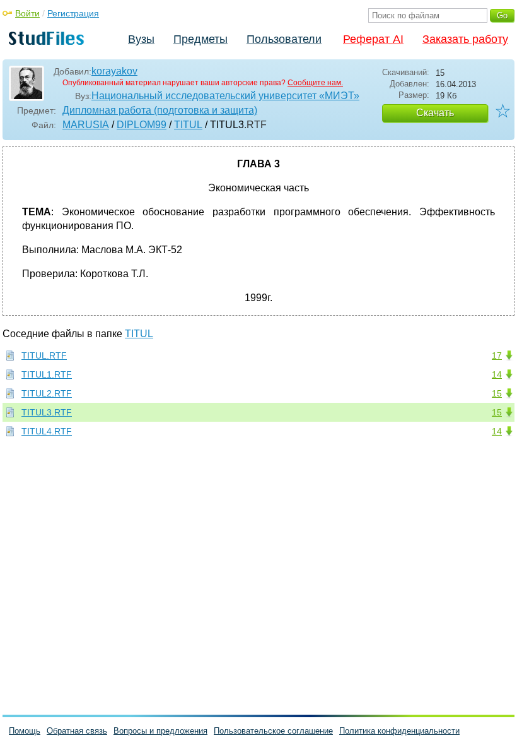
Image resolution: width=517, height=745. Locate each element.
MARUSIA (85, 124)
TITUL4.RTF (46, 431)
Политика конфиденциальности (399, 731)
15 (497, 393)
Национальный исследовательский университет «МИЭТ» (225, 95)
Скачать (435, 112)
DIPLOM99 (141, 124)
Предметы (200, 39)
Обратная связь (77, 731)
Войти (27, 13)
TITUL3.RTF (46, 412)
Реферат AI (373, 39)
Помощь (24, 731)
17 (497, 355)
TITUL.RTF (44, 355)
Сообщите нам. (315, 82)
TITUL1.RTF (46, 374)
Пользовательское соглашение (273, 731)
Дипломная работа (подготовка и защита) (159, 110)
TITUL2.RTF (46, 393)
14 (497, 374)
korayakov (114, 71)
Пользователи (284, 39)
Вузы (141, 39)
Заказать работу (465, 39)
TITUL (188, 124)
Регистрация (73, 13)
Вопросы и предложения (160, 731)
